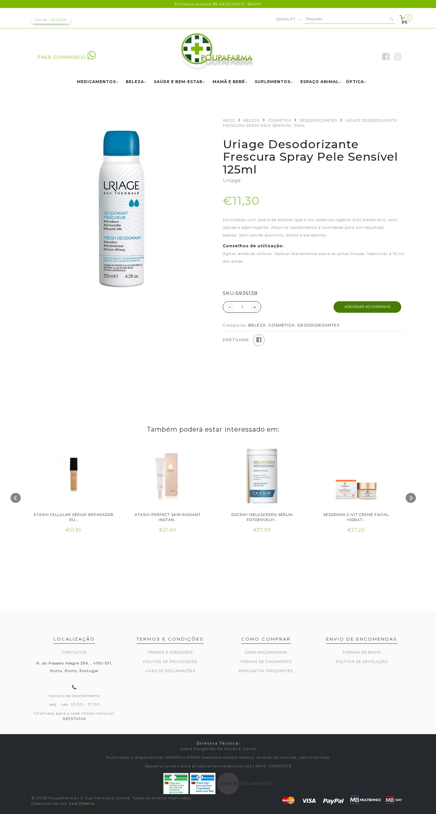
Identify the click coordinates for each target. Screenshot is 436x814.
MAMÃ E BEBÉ (229, 82)
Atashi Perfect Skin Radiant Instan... (168, 517)
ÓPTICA (355, 82)
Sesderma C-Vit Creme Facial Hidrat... (356, 517)
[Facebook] (259, 340)
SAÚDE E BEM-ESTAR (178, 82)
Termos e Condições (170, 652)
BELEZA (135, 82)
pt (286, 19)
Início (229, 120)
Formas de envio (362, 652)
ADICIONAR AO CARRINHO (367, 306)
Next (411, 498)
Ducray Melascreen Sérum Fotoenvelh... (262, 517)
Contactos (74, 652)
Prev (16, 498)
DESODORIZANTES (318, 120)
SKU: (229, 293)
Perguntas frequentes (266, 671)
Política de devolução (361, 661)
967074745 (74, 718)
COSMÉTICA (279, 120)
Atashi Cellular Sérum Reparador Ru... (74, 517)
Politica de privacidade (170, 661)
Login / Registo (51, 20)
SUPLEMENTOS (272, 82)
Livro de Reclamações (170, 671)
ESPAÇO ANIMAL (319, 82)
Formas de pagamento (266, 661)
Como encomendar (266, 652)
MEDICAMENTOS (96, 82)
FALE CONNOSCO (62, 57)
